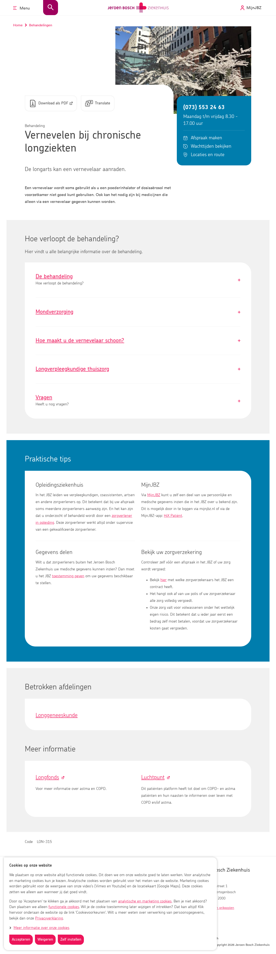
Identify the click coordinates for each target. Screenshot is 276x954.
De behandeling (138, 280)
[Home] (138, 7)
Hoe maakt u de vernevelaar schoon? (138, 340)
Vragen (138, 401)
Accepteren (21, 939)
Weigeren (45, 939)
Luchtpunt (153, 777)
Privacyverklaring (49, 918)
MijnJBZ (153, 495)
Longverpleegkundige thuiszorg (138, 369)
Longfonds (47, 777)
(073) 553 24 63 (204, 107)
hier (163, 580)
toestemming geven (68, 576)
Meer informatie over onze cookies (41, 928)
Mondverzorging (138, 312)
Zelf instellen (70, 939)
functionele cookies (64, 907)
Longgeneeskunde (57, 715)
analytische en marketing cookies (145, 902)
